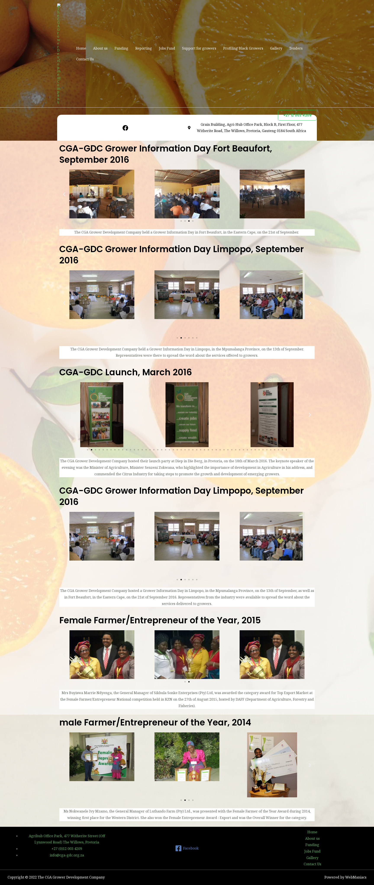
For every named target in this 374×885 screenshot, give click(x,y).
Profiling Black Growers (243, 48)
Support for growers (199, 48)
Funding (121, 48)
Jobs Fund (167, 48)
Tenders (296, 48)
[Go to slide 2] (189, 681)
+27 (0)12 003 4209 (67, 848)
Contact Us (85, 59)
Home (81, 48)
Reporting (143, 48)
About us (100, 48)
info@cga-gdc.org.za (67, 855)
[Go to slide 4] (192, 221)
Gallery (276, 48)
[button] (64, 194)
